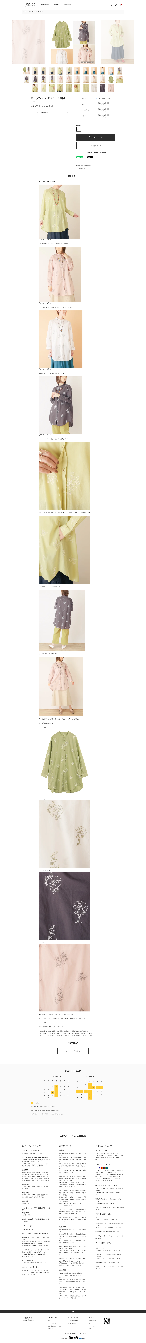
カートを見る (92, 1326)
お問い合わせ (92, 1328)
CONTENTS (67, 5)
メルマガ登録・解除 (73, 1320)
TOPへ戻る (73, 1311)
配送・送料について (53, 1317)
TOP (24, 12)
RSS (69, 1323)
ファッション (32, 12)
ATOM (74, 1323)
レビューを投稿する (73, 1051)
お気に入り (97, 146)
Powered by (64, 1338)
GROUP (56, 5)
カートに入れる (97, 137)
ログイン (91, 1323)
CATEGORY (45, 5)
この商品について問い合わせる (95, 152)
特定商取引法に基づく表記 (83, 165)
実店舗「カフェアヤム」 (74, 1317)
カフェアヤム (30, 1270)
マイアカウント (93, 1317)
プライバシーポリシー (53, 1328)
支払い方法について (53, 1323)
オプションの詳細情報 (40, 112)
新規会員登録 (92, 1320)
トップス (40, 12)
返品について (79, 163)
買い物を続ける (80, 168)
